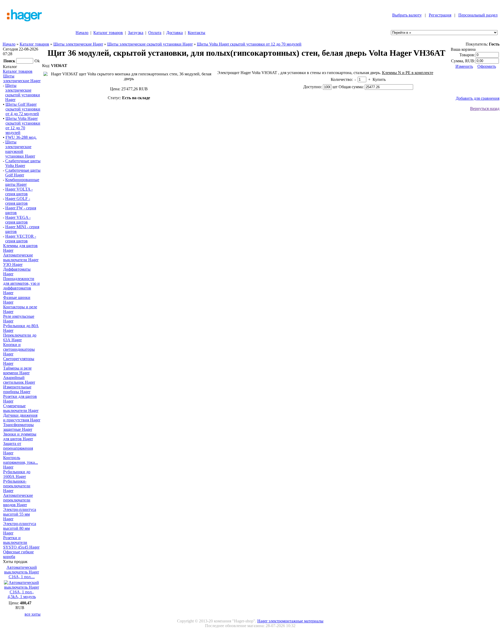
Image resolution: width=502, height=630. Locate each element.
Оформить (486, 66)
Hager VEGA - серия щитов (18, 219)
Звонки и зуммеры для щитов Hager (19, 436)
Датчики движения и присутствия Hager (21, 417)
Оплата (154, 32)
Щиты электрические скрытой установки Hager (150, 44)
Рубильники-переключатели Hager (16, 486)
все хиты (33, 614)
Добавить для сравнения (477, 98)
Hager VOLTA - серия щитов (19, 191)
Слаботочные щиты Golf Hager (23, 172)
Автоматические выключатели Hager (20, 257)
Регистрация (440, 15)
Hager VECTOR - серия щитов (20, 238)
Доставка (174, 32)
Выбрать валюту (407, 15)
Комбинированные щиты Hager (22, 182)
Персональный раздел (478, 15)
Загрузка (135, 32)
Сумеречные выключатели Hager (20, 408)
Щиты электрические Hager (78, 44)
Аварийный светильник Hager (19, 379)
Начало (82, 32)
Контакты (196, 32)
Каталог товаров (108, 32)
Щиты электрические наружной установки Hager (20, 149)
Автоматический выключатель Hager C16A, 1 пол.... (21, 572)
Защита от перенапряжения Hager (18, 448)
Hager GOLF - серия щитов (17, 200)
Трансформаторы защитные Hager (18, 427)
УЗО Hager (12, 264)
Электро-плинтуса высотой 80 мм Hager (19, 528)
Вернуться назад (484, 108)
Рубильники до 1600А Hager (16, 474)
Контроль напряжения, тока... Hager (20, 462)
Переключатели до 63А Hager (19, 337)
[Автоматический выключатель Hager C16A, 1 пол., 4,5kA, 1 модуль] (21, 596)
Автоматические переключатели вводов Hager (18, 500)
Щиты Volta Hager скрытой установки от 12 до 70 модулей (249, 44)
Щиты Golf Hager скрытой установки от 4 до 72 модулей (22, 109)
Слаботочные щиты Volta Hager (23, 163)
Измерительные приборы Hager (17, 389)
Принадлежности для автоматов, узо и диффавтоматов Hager (21, 285)
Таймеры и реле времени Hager (17, 370)
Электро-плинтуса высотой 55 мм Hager (19, 514)
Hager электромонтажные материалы (290, 621)
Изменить (464, 66)
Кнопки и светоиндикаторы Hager (19, 349)
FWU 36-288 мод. (21, 137)
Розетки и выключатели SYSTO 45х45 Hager (21, 542)
